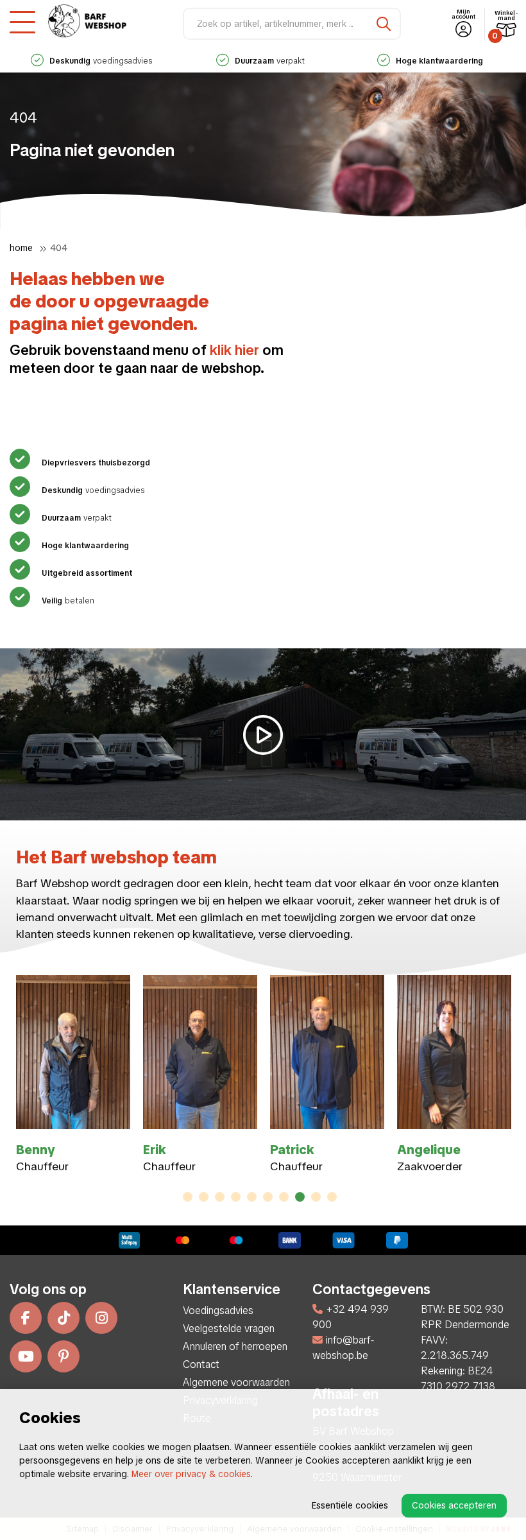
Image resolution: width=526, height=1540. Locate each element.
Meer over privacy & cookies (191, 1474)
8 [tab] (299, 1197)
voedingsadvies (100, 61)
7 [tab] (284, 1197)
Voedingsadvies (218, 1310)
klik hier (234, 350)
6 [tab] (267, 1197)
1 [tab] (188, 1197)
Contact (201, 1364)
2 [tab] (203, 1197)
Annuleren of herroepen (235, 1346)
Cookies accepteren (454, 1505)
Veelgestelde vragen (229, 1328)
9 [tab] (315, 1197)
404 (58, 248)
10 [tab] (332, 1197)
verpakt (270, 61)
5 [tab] (252, 1197)
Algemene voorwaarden (236, 1382)
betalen (68, 601)
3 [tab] (219, 1197)
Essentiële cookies (350, 1505)
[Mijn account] (463, 30)
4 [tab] (235, 1197)
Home (21, 248)
